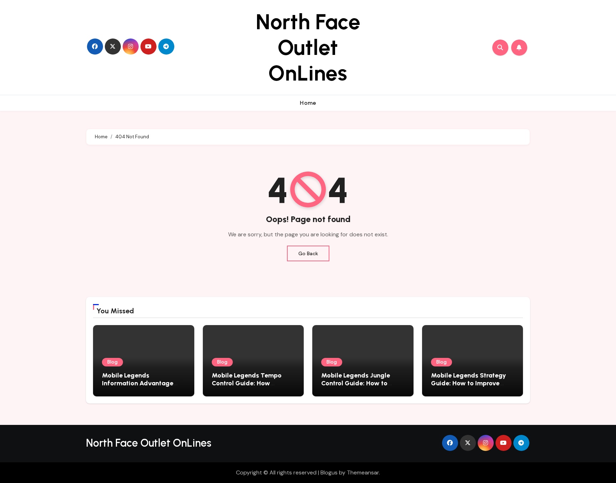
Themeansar (363, 472)
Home (308, 102)
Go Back (308, 253)
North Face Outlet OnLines (308, 47)
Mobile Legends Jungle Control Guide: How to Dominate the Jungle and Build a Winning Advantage (362, 386)
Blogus (329, 472)
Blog (112, 362)
